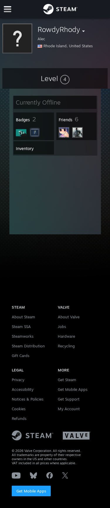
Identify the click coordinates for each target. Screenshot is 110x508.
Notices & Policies (27, 399)
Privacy (18, 379)
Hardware (66, 336)
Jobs (62, 326)
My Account (69, 408)
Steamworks (22, 336)
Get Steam (67, 379)
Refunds (19, 418)
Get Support (68, 399)
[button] (55, 78)
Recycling (66, 346)
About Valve (68, 316)
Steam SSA (21, 326)
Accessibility (22, 389)
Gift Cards (20, 355)
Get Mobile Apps (31, 491)
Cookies (19, 408)
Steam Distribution (28, 346)
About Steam (23, 316)
